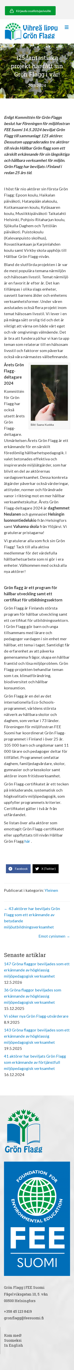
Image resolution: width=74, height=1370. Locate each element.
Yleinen (51, 890)
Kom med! (13, 1335)
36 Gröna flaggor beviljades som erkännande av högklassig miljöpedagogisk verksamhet (32, 996)
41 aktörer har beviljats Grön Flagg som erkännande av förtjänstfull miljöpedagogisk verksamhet (35, 1062)
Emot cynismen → (54, 936)
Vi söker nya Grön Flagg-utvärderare (36, 1016)
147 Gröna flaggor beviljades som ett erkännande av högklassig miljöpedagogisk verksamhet (37, 969)
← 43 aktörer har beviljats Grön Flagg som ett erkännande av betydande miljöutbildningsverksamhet (32, 917)
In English (13, 1345)
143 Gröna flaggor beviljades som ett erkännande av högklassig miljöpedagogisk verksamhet (37, 1036)
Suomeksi (13, 1340)
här (27, 841)
